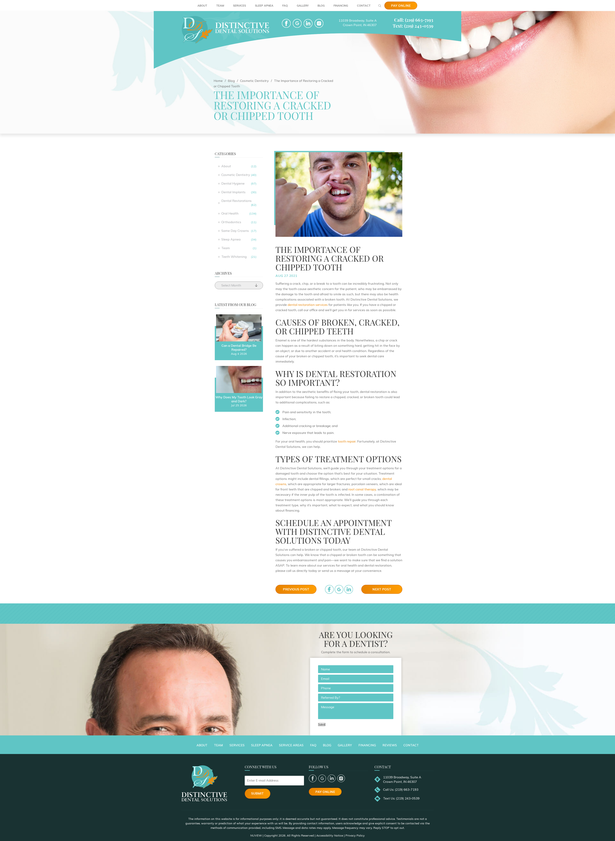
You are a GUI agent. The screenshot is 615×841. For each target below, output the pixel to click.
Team (220, 5)
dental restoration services (308, 305)
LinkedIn (308, 23)
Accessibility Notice (329, 835)
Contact (364, 5)
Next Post (381, 589)
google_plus (339, 589)
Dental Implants (233, 192)
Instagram (341, 778)
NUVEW (256, 835)
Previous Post (296, 589)
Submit (321, 724)
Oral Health (229, 213)
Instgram (319, 23)
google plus (322, 778)
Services (239, 5)
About (202, 5)
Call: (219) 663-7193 (413, 20)
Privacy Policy (355, 835)
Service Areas (291, 745)
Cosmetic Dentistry (235, 175)
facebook (286, 23)
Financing (341, 5)
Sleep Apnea (264, 5)
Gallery (303, 5)
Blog (321, 5)
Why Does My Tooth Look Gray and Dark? (238, 399)
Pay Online (401, 6)
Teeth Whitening (234, 257)
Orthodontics (231, 222)
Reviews (389, 745)
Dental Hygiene (233, 183)
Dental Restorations (236, 201)
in (348, 589)
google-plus (297, 23)
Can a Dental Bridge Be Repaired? (238, 348)
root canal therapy (362, 489)
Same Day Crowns (235, 231)
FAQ (285, 5)
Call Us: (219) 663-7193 (400, 789)
